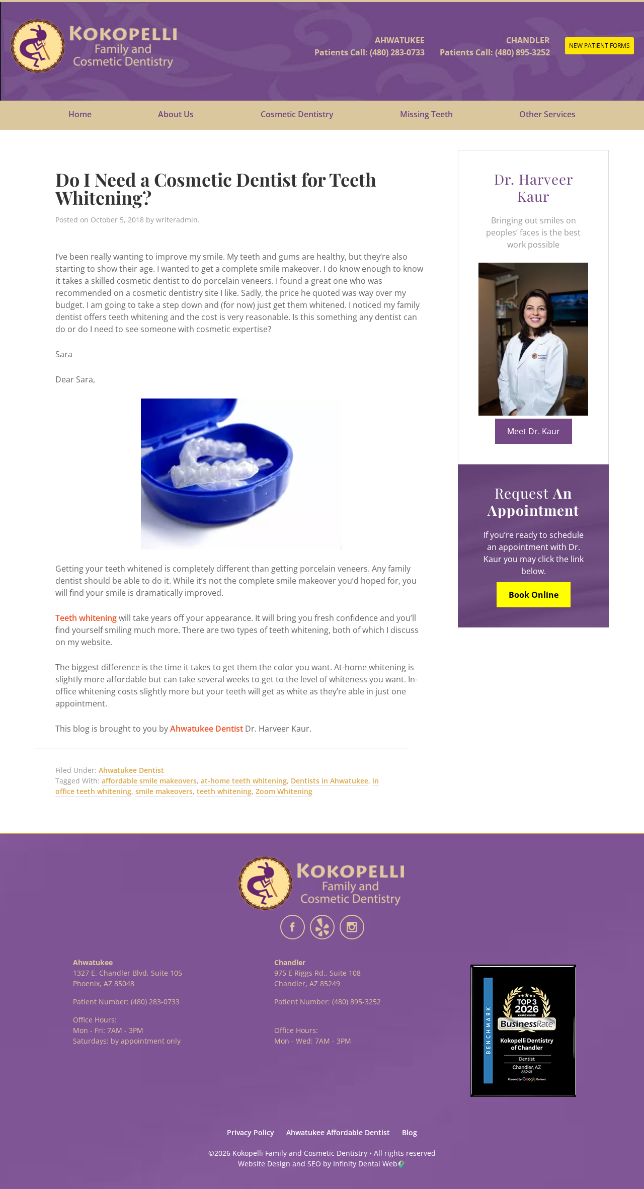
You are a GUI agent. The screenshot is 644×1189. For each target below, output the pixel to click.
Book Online (533, 594)
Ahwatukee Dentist (206, 728)
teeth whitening (224, 791)
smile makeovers (164, 791)
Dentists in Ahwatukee (329, 780)
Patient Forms (599, 45)
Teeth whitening (86, 617)
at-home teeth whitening (244, 780)
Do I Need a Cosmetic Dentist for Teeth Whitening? (215, 188)
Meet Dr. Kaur (533, 431)
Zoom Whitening (284, 791)
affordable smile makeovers (149, 780)
